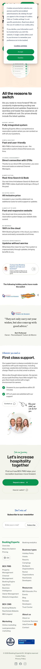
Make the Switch (9, 549)
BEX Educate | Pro (29, 591)
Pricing (5, 552)
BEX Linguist (7, 614)
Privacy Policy (20, 659)
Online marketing (9, 625)
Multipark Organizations (28, 567)
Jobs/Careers (27, 624)
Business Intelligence (7, 589)
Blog (24, 597)
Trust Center (27, 607)
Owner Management (10, 594)
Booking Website (9, 608)
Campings (26, 563)
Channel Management (7, 577)
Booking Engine (8, 581)
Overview (6, 545)
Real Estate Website (10, 611)
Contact (25, 627)
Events (25, 594)
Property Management (7, 571)
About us (26, 618)
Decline (20, 58)
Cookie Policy (20, 656)
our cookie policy (28, 25)
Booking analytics (29, 542)
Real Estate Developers (27, 579)
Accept (20, 52)
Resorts (25, 559)
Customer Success (30, 621)
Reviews (25, 601)
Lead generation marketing (8, 629)
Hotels (25, 556)
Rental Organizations (28, 573)
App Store (6, 585)
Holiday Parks (28, 553)
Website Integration (10, 597)
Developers (26, 604)
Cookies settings (20, 46)
